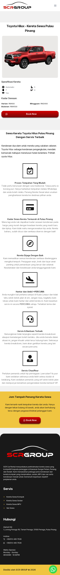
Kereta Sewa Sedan (14, 501)
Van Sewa (10, 508)
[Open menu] (55, 5)
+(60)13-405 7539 (13, 539)
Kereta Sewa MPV (13, 504)
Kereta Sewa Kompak (15, 497)
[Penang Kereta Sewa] (17, 5)
